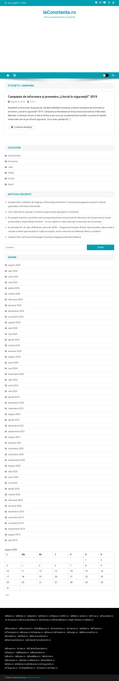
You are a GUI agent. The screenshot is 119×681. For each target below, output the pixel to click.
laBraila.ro (24, 660)
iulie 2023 (13, 380)
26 (40, 582)
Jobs (10, 167)
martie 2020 (14, 494)
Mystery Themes (33, 678)
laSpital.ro (32, 616)
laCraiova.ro (72, 628)
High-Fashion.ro (76, 620)
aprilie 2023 (14, 397)
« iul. (7, 595)
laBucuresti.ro (26, 628)
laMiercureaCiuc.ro (88, 632)
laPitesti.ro (23, 636)
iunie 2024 (13, 362)
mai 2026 (12, 282)
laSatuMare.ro (48, 660)
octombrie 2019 (16, 523)
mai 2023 (12, 391)
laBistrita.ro (47, 656)
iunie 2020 (13, 477)
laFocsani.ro (60, 632)
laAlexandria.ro (37, 652)
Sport (11, 184)
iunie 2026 (13, 276)
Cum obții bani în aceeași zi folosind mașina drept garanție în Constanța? (43, 212)
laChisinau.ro (45, 620)
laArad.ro (9, 656)
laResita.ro (34, 660)
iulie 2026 (13, 271)
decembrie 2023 (16, 374)
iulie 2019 (13, 540)
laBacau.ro (20, 656)
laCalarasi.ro (37, 632)
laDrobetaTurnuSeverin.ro (38, 640)
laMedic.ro (21, 616)
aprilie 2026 (14, 288)
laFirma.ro (94, 616)
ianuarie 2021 (15, 443)
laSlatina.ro (20, 664)
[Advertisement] (59, 49)
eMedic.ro (9, 616)
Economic (13, 161)
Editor (32, 101)
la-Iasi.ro (21, 648)
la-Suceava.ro (12, 620)
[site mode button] (106, 75)
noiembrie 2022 (16, 408)
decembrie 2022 (16, 403)
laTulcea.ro (42, 668)
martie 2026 (14, 294)
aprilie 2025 (14, 339)
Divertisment (14, 155)
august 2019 (14, 534)
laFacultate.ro (106, 616)
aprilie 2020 (14, 489)
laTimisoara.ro (12, 632)
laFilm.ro (64, 616)
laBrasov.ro (10, 648)
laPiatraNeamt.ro (60, 620)
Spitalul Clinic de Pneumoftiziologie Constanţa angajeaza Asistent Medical (44, 237)
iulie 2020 (13, 471)
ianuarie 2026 (15, 305)
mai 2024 (12, 368)
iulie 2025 (13, 328)
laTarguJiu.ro (12, 668)
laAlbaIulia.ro (22, 652)
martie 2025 (14, 345)
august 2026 (14, 265)
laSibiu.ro (9, 664)
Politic (11, 173)
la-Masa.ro (54, 616)
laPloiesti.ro (96, 628)
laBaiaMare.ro (34, 656)
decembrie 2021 (16, 426)
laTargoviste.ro (46, 664)
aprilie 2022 (14, 420)
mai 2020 (12, 483)
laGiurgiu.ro (73, 632)
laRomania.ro (11, 628)
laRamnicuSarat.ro (38, 636)
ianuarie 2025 (15, 351)
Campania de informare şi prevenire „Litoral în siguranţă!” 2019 (52, 96)
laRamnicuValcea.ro (14, 640)
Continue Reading (23, 127)
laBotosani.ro (11, 660)
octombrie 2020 (16, 454)
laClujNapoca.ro (41, 628)
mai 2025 (12, 334)
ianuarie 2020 (15, 506)
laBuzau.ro (25, 632)
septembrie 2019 (16, 529)
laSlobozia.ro (32, 664)
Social (11, 178)
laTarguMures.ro (27, 668)
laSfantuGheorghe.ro (37, 648)
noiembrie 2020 (16, 448)
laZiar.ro (84, 616)
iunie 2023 (13, 385)
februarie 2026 (15, 299)
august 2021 (14, 437)
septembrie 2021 (16, 431)
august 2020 (14, 466)
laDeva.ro (48, 632)
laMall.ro (75, 616)
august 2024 (14, 357)
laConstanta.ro (59, 12)
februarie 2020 (15, 500)
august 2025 (14, 322)
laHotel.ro (43, 616)
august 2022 (14, 414)
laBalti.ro (89, 620)
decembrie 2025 (16, 311)
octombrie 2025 (16, 317)
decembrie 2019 (16, 511)
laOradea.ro (10, 636)
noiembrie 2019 (16, 517)
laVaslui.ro (10, 652)
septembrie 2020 (16, 460)
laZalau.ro (52, 668)
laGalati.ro (84, 628)
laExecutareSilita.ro (28, 620)
